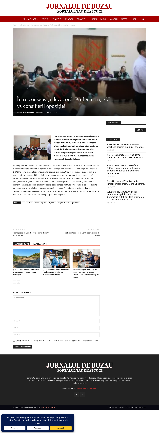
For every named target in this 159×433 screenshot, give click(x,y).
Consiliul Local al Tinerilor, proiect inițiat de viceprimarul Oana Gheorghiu (126, 182)
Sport (133, 19)
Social (103, 19)
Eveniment (56, 19)
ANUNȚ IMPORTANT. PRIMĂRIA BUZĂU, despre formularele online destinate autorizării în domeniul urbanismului (123, 169)
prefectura (75, 203)
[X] (37, 127)
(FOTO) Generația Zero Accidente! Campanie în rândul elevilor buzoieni (125, 156)
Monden (114, 19)
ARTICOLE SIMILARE (22, 244)
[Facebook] (31, 127)
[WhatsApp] (48, 127)
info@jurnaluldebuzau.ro (86, 388)
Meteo (124, 19)
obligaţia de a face (64, 203)
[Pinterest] (43, 127)
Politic (45, 19)
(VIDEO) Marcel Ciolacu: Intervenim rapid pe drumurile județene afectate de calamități (56, 272)
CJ (23, 203)
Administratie (29, 19)
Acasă (15, 25)
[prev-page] (14, 282)
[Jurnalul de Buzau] (79, 8)
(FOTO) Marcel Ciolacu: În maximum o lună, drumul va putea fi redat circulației (26, 272)
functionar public (40, 203)
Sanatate (69, 19)
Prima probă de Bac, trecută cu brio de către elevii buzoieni (31, 234)
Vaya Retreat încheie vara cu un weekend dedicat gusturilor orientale (125, 145)
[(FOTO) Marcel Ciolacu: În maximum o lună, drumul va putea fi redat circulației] (26, 258)
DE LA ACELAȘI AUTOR (39, 244)
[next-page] (18, 282)
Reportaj (92, 19)
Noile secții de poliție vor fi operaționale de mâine (82, 234)
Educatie (81, 19)
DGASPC (29, 203)
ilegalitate (52, 203)
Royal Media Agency (48, 407)
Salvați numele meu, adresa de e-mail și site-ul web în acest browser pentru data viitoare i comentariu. (57, 341)
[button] (143, 19)
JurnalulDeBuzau (28, 112)
